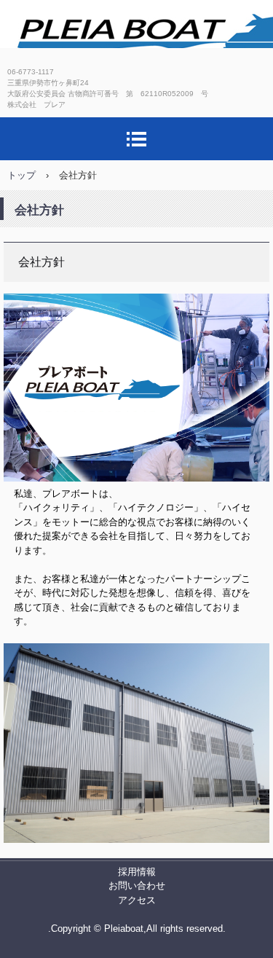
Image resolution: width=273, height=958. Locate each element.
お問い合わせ (136, 885)
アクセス (137, 900)
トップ (21, 175)
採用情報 (137, 871)
